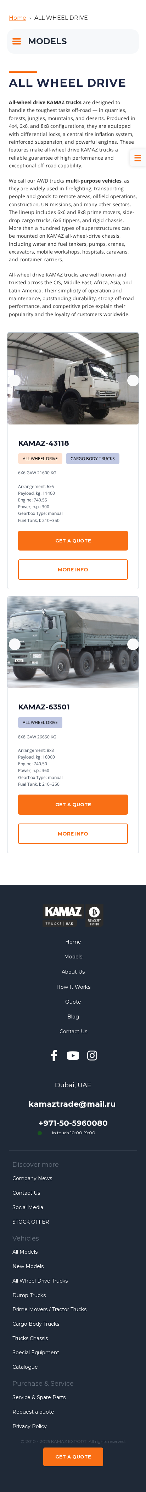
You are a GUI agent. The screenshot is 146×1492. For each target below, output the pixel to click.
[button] (133, 380)
